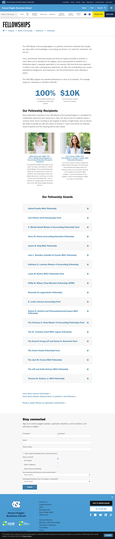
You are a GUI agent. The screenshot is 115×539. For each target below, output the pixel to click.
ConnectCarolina (99, 2)
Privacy (41, 530)
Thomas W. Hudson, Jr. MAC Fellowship (46, 378)
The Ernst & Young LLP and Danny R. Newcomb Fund (52, 341)
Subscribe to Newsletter (47, 525)
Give (92, 8)
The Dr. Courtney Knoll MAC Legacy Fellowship (50, 332)
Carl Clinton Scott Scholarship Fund (44, 217)
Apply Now (109, 14)
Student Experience (61, 14)
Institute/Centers (45, 505)
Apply (84, 8)
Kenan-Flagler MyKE (46, 512)
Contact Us (78, 14)
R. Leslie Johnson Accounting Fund (44, 301)
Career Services (70, 14)
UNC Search (109, 2)
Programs (11, 31)
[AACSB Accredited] (8, 523)
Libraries (78, 2)
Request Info (98, 14)
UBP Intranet (43, 515)
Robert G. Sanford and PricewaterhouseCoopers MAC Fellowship (53, 312)
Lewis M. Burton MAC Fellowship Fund (46, 273)
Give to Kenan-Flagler (101, 503)
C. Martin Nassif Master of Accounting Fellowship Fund (53, 227)
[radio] (58, 459)
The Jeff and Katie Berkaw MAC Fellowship (48, 369)
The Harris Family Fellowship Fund (44, 350)
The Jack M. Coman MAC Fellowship (45, 359)
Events (72, 2)
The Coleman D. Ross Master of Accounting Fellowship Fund (56, 322)
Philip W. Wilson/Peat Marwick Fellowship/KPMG (51, 283)
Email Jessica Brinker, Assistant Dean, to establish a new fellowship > (50, 396)
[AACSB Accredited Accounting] (24, 523)
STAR (41, 507)
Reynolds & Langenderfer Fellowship (45, 292)
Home (22, 14)
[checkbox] (57, 464)
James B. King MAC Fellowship (42, 245)
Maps (83, 2)
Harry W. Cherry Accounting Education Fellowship (51, 236)
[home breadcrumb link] (4, 31)
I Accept (108, 535)
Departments (90, 2)
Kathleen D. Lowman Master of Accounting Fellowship (53, 264)
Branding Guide (44, 510)
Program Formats (34, 14)
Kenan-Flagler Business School (17, 7)
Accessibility (66, 2)
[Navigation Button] (111, 7)
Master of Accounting (25, 31)
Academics (52, 14)
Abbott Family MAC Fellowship (42, 208)
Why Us (27, 14)
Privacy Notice (26, 536)
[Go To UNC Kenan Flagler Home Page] (16, 509)
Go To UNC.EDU (101, 509)
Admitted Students (46, 520)
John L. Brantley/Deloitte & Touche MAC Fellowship (52, 255)
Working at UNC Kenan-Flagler (49, 522)
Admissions (43, 14)
